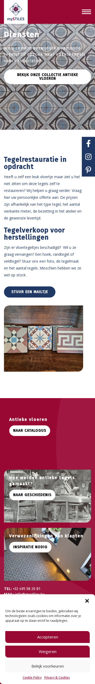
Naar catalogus (29, 430)
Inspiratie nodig (30, 547)
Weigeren (47, 651)
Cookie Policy (32, 678)
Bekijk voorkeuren (47, 666)
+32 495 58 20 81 (26, 589)
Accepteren (47, 637)
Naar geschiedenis (32, 495)
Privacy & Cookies (57, 678)
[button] (87, 601)
